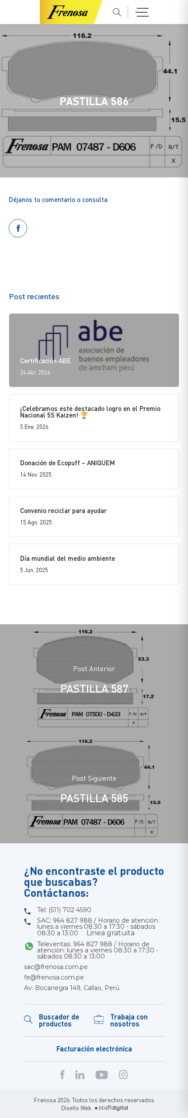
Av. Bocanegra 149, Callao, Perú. (72, 988)
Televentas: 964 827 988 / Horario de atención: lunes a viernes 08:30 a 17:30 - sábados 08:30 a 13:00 (97, 950)
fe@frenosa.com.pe (54, 977)
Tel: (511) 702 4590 (64, 910)
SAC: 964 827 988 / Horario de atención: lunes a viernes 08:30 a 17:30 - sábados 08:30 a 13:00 (98, 927)
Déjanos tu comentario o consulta (58, 199)
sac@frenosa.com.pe (56, 967)
